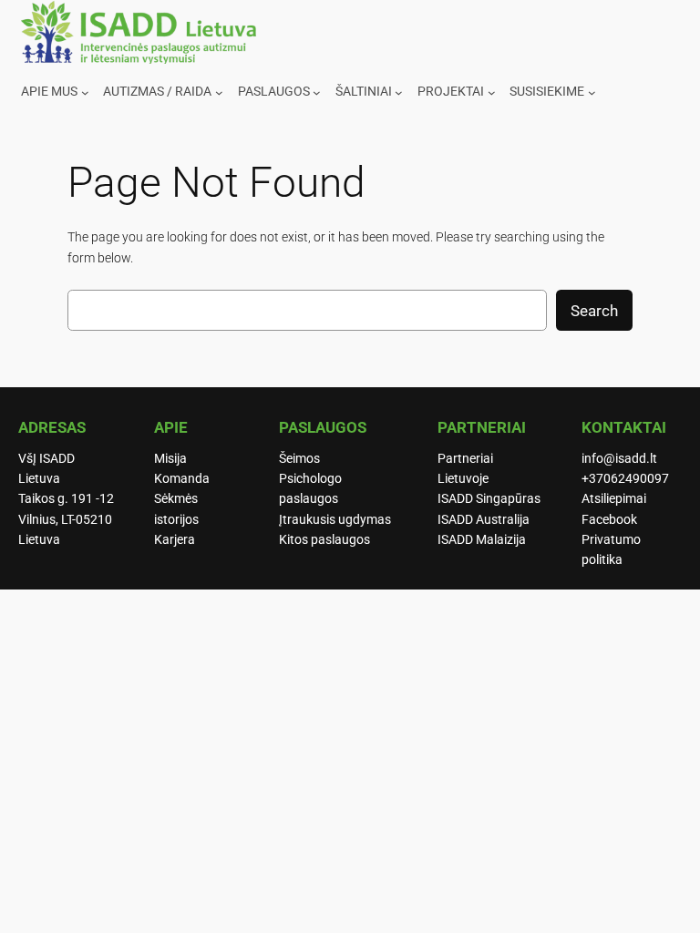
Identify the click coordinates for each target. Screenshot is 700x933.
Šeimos (299, 458)
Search (594, 311)
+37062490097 (625, 479)
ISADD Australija (484, 520)
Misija (170, 458)
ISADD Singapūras (489, 499)
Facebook (609, 520)
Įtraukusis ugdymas (335, 520)
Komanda (182, 479)
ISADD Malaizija (482, 540)
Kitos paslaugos (324, 540)
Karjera (174, 540)
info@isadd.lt (619, 458)
